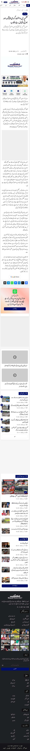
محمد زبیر (22, 51)
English (5, 2)
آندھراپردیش (12, 683)
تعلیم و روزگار (12, 733)
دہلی (28, 702)
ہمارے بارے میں (11, 616)
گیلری (14, 739)
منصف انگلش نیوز (26, 619)
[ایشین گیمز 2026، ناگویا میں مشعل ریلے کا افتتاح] (5, 631)
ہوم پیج (28, 616)
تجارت (28, 733)
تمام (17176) (14, 586)
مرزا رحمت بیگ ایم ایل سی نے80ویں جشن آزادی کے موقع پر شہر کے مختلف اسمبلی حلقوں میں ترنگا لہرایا (19, 560)
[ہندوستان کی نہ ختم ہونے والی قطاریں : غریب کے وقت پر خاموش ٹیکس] (6, 551)
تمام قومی (27, 696)
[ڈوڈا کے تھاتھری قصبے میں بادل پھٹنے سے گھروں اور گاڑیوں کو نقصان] (6, 421)
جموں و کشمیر (18, 10)
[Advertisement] (15, 43)
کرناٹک (27, 686)
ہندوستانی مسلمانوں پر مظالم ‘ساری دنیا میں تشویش (19, 578)
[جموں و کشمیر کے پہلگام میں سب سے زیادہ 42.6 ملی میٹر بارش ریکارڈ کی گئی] (6, 413)
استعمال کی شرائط (13, 748)
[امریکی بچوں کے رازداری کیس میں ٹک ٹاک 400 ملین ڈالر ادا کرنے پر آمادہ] (6, 505)
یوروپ (13, 720)
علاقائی (15, 5)
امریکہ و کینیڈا (13, 714)
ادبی (14, 730)
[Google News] (15, 277)
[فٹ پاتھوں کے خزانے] (6, 545)
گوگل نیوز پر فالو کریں (25, 625)
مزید (14, 436)
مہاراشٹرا (13, 686)
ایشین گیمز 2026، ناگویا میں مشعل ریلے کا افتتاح (19, 496)
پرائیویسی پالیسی (19, 748)
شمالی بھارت (27, 705)
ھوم (25, 10)
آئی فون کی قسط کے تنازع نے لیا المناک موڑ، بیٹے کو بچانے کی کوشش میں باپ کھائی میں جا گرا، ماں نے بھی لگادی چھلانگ (19, 521)
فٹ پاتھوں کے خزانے (24, 543)
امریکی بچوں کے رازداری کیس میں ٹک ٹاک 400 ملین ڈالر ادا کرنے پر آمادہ (20, 504)
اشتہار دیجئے (13, 622)
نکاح (28, 739)
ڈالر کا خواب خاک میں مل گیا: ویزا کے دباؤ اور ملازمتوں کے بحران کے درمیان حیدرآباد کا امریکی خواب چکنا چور (20, 570)
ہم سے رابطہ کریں (26, 622)
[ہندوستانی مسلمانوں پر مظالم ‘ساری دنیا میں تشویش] (6, 580)
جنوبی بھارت (13, 699)
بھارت (14, 696)
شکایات (4, 748)
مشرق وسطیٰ (27, 720)
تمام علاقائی (27, 680)
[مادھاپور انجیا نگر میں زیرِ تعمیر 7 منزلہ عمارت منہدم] (6, 531)
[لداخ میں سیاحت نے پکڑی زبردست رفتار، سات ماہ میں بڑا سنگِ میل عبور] (6, 399)
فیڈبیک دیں (8, 748)
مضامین (27, 730)
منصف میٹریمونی (12, 619)
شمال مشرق (13, 702)
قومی (10, 5)
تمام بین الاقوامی (26, 714)
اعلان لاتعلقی (25, 748)
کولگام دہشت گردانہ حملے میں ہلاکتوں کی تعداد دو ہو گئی (19, 405)
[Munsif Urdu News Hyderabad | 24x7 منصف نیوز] (14, 2)
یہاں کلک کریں (15, 309)
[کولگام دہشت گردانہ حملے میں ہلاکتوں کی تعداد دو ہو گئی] (6, 407)
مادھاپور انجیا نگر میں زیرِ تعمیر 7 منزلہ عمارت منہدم (19, 529)
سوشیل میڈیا (13, 736)
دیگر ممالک (13, 717)
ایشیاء (6, 5)
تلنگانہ (19, 5)
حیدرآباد (24, 5)
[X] (26, 607)
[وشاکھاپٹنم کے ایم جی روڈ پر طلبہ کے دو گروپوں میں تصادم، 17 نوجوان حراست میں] (24, 642)
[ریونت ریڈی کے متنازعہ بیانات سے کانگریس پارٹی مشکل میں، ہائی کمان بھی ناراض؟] (15, 642)
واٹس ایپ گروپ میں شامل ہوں (9, 625)
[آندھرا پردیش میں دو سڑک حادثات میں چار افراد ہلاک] (15, 631)
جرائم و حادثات (26, 736)
